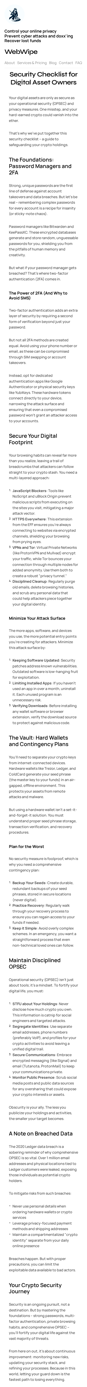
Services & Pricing (32, 62)
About (9, 62)
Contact (66, 62)
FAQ (78, 62)
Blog (53, 62)
